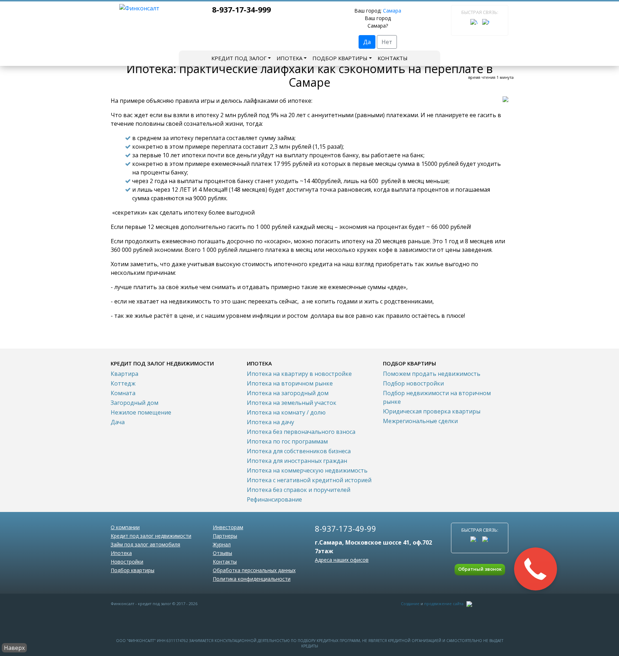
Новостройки (127, 561)
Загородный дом (134, 403)
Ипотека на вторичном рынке (290, 383)
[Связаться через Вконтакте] (474, 22)
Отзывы (222, 553)
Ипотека (289, 58)
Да (367, 42)
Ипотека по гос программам (287, 441)
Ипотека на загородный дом (287, 393)
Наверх (14, 648)
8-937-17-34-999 (241, 10)
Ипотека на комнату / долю (286, 412)
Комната (123, 393)
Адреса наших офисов (342, 559)
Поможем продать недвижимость (431, 374)
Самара (392, 10)
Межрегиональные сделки (420, 421)
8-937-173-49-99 (345, 528)
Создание (410, 603)
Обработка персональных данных (254, 570)
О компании (125, 527)
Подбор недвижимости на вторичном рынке (437, 397)
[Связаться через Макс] (485, 22)
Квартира (124, 374)
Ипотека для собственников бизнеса (299, 451)
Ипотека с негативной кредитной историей (309, 480)
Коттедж (123, 383)
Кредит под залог (239, 58)
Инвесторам (228, 527)
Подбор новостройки (413, 383)
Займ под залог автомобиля (145, 544)
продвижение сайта (444, 603)
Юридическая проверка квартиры (431, 411)
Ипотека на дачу (270, 422)
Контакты (393, 58)
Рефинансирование (274, 499)
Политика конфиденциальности (252, 578)
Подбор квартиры (340, 58)
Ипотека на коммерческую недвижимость (307, 470)
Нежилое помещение (141, 412)
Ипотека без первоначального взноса (301, 432)
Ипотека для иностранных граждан (297, 461)
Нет (387, 42)
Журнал (222, 544)
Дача (118, 422)
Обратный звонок (480, 569)
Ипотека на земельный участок (291, 403)
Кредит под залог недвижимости (151, 535)
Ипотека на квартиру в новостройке (299, 374)
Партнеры (225, 535)
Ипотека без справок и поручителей (298, 490)
